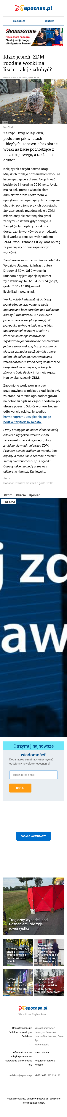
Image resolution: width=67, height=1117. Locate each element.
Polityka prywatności (21, 1056)
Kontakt (49, 21)
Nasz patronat (42, 1052)
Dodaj (20, 788)
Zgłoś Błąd (19, 21)
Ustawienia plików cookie (18, 1060)
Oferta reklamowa (22, 1052)
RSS (30, 1064)
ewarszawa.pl (40, 1098)
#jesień (34, 495)
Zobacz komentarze (33, 836)
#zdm (8, 495)
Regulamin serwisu (45, 1060)
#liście (21, 495)
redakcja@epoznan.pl (20, 1075)
